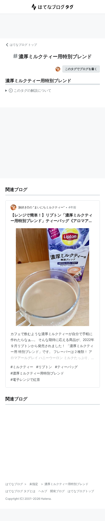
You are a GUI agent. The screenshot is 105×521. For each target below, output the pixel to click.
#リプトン (44, 367)
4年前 (72, 207)
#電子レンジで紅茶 (25, 379)
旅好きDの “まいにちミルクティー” (41, 207)
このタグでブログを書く (81, 69)
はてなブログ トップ (23, 44)
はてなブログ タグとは (20, 491)
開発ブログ (57, 491)
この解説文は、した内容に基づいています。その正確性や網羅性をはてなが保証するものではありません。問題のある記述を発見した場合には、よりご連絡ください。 (28, 91)
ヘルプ (42, 491)
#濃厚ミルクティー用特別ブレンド (37, 373)
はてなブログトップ (81, 491)
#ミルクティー (21, 367)
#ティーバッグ (66, 367)
